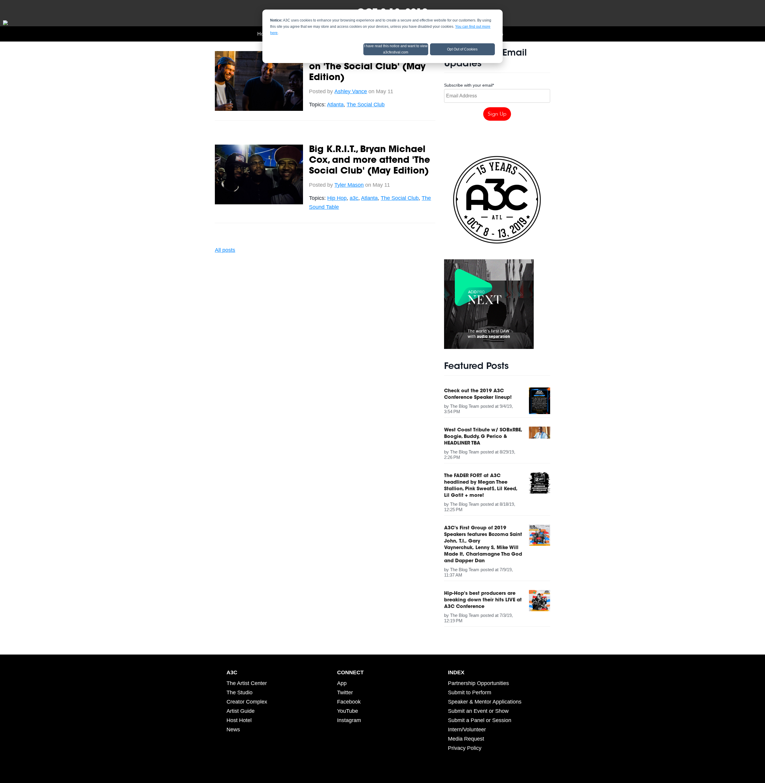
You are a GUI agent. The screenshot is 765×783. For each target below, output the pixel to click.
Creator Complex (247, 702)
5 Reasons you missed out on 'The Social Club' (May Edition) (368, 67)
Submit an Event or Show (478, 711)
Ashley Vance (350, 91)
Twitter (345, 692)
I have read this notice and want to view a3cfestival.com (396, 49)
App (342, 683)
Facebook (349, 702)
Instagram (349, 720)
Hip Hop (337, 198)
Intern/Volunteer (467, 730)
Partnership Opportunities (478, 683)
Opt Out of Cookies (462, 49)
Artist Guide (241, 711)
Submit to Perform (469, 692)
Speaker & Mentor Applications (484, 702)
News (233, 730)
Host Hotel (239, 720)
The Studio (240, 692)
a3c (354, 198)
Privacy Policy (464, 748)
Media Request (466, 739)
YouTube (347, 711)
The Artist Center (247, 683)
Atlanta (335, 105)
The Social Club (366, 105)
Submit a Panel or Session (479, 720)
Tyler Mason (349, 185)
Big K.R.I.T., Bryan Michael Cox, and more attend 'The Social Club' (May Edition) (369, 160)
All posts (225, 250)
